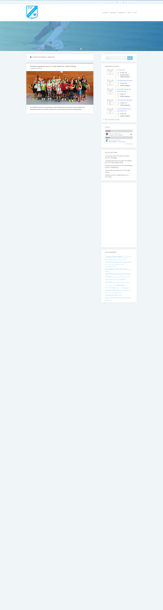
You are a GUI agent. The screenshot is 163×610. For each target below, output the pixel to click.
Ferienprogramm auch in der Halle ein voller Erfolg (53, 66)
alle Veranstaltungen (112, 119)
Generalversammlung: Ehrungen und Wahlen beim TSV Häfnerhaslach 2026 (118, 161)
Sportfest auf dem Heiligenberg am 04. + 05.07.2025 (117, 176)
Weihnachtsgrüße (123, 298)
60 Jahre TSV (126, 257)
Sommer (114, 285)
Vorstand (120, 295)
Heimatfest (129, 269)
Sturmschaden (110, 288)
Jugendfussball (116, 276)
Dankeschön (117, 262)
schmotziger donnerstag (125, 282)
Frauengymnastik (110, 266)
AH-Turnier (119, 259)
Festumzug (114, 264)
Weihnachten (110, 298)
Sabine (107, 279)
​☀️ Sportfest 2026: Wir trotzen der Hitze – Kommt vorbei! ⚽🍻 (117, 157)
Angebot (125, 259)
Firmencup (120, 264)
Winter (107, 300)
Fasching (107, 264)
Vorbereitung (111, 295)
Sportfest (120, 285)
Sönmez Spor (122, 141)
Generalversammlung (115, 269)
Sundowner (121, 70)
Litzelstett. (111, 135)
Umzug (111, 293)
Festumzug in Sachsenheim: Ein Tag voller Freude (117, 171)
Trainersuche (126, 288)
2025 (109, 259)
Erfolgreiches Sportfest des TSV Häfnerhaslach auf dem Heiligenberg (119, 166)
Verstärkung (117, 293)
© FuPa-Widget (129, 143)
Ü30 (111, 300)
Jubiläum (109, 277)
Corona (108, 262)
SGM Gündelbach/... (119, 135)
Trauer (130, 290)
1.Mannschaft (113, 256)
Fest (110, 264)
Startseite (105, 12)
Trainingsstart (124, 290)
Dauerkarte (127, 262)
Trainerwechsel (112, 290)
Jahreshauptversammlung (117, 274)
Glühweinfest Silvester (125, 80)
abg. (131, 134)
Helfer (107, 271)
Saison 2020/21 (114, 279)
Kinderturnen (125, 277)
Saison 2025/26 (116, 282)
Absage (113, 259)
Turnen (107, 293)
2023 (106, 259)
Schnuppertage (108, 285)
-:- (131, 141)
